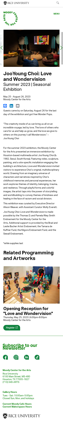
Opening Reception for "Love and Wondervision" (28, 311)
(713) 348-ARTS (11, 382)
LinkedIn (26, 357)
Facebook (5, 357)
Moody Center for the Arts (17, 370)
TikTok (36, 357)
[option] (31, 49)
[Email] (17, 106)
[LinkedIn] (11, 106)
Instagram (15, 357)
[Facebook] (5, 106)
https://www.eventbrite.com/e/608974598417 (11, 327)
